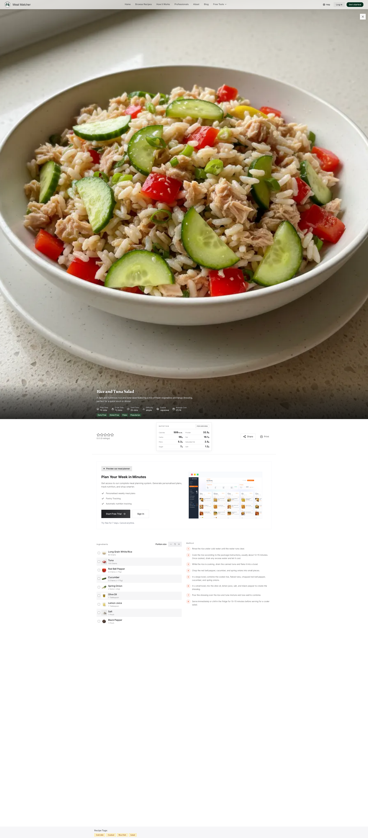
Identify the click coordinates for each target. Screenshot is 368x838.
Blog (206, 4)
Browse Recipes (143, 4)
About (196, 4)
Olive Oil (112, 594)
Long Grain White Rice (120, 551)
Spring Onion (115, 585)
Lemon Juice (115, 603)
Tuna (111, 560)
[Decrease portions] (171, 544)
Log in (339, 4)
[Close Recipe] (363, 17)
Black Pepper (115, 619)
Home (128, 4)
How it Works (163, 4)
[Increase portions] (179, 544)
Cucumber (113, 577)
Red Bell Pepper (116, 568)
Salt (110, 611)
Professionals (182, 4)
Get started (355, 4)
